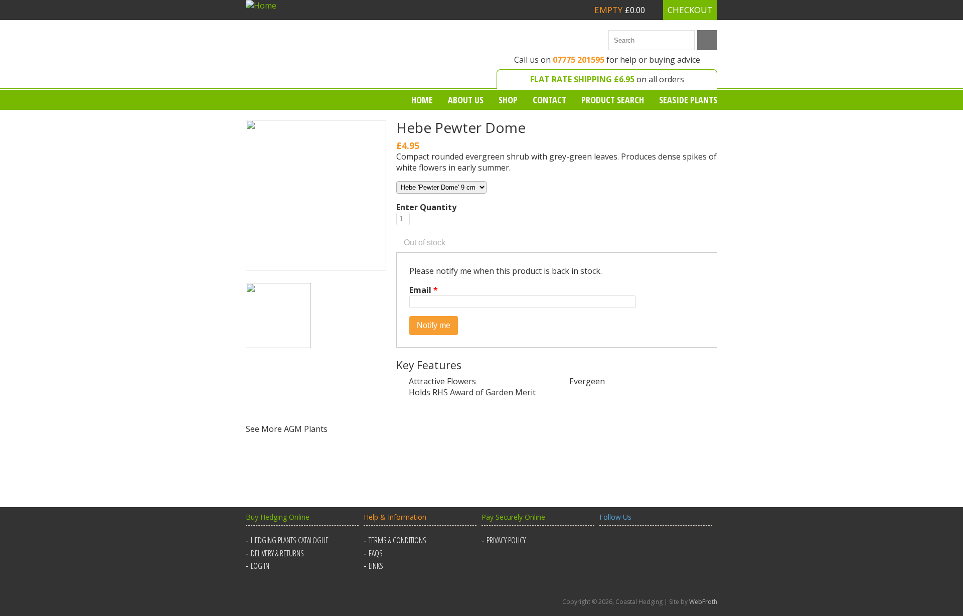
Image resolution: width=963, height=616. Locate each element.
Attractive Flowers (442, 381)
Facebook (608, 546)
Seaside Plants (688, 100)
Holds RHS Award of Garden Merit (272, 394)
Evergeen (587, 381)
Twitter (633, 546)
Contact (549, 100)
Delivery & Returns (277, 553)
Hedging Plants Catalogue (290, 540)
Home (422, 100)
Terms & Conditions (397, 540)
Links (376, 565)
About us (466, 100)
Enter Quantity (426, 207)
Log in (260, 565)
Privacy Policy (506, 540)
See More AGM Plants (287, 428)
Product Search (612, 100)
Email (423, 289)
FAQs (376, 553)
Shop (508, 100)
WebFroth (703, 601)
